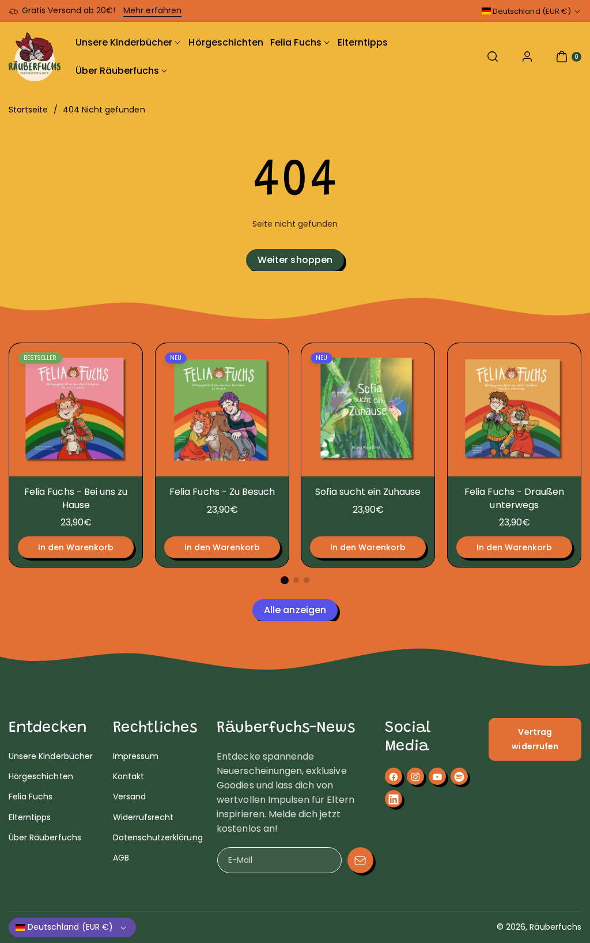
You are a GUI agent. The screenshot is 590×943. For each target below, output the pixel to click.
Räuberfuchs (555, 927)
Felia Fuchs (31, 796)
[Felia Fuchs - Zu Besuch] (222, 409)
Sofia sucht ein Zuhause (368, 491)
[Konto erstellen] (527, 56)
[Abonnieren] (360, 860)
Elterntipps (30, 817)
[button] (492, 56)
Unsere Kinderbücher (51, 756)
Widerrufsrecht (143, 817)
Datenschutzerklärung (158, 837)
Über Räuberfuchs (45, 837)
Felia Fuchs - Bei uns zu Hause (75, 498)
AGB (121, 857)
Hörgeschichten (41, 776)
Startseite (28, 109)
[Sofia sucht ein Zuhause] (367, 409)
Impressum (135, 756)
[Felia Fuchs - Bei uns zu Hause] (75, 409)
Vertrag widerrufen (535, 739)
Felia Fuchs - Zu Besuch (222, 491)
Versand (129, 796)
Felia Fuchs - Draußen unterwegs (514, 498)
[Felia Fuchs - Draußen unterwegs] (514, 409)
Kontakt (128, 776)
